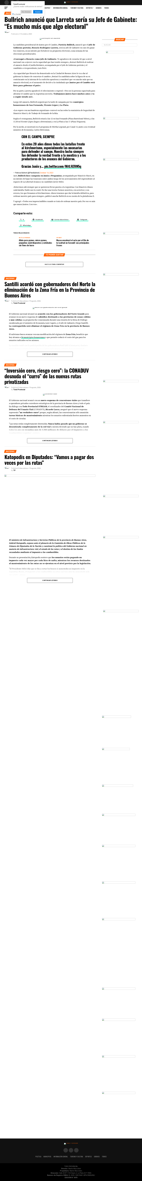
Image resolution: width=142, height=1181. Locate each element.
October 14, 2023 (46, 173)
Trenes (106, 8)
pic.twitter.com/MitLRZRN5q (62, 166)
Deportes (89, 8)
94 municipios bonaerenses (33, 337)
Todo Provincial (19, 303)
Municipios (46, 8)
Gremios (98, 8)
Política (38, 1156)
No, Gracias (26, 12)
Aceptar (38, 12)
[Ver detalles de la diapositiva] (121, 135)
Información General (60, 8)
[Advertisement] (120, 98)
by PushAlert (17, 14)
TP (14, 470)
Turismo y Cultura (76, 8)
